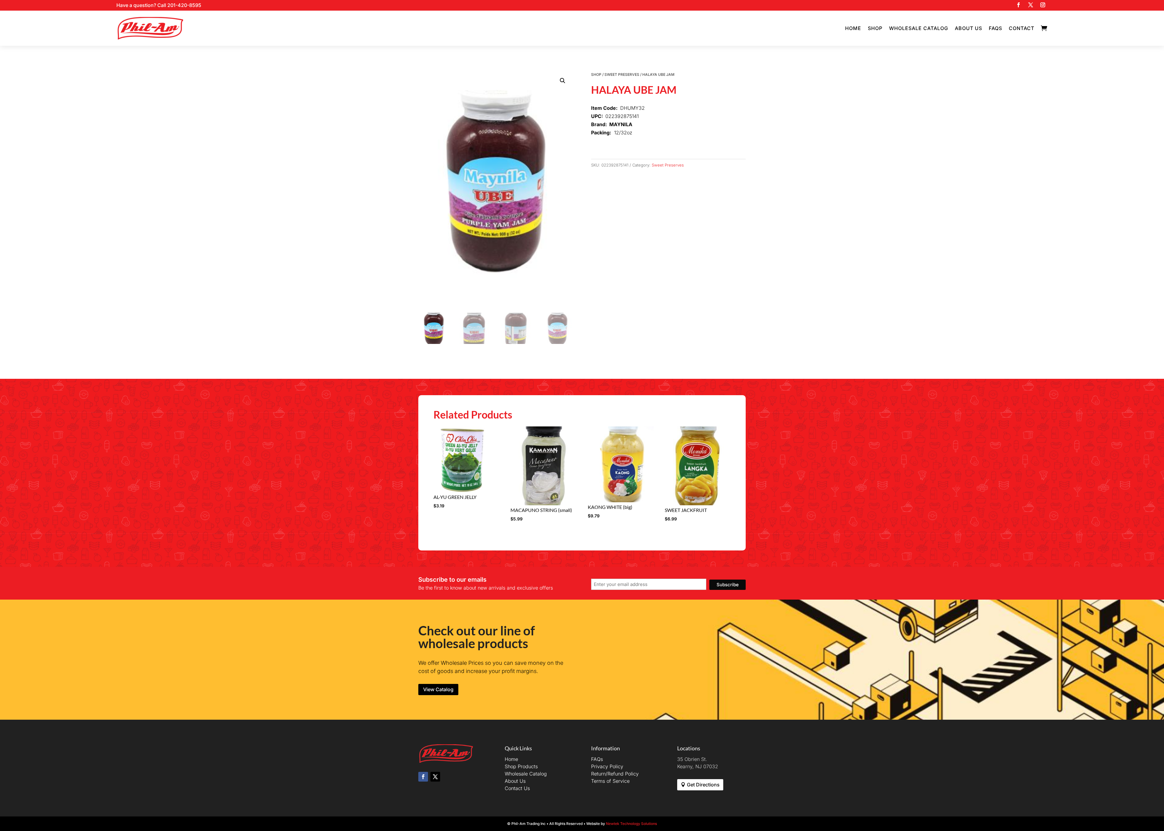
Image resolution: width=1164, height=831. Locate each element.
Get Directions (703, 785)
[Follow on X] (1030, 5)
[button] (562, 80)
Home (853, 28)
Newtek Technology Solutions (631, 823)
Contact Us (517, 788)
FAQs (995, 28)
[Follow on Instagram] (1043, 5)
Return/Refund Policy (615, 774)
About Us (968, 28)
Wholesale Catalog (918, 28)
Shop (875, 28)
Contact (1021, 28)
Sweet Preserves (621, 74)
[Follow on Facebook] (1018, 5)
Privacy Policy (607, 766)
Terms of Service (610, 781)
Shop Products (521, 766)
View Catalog (438, 689)
